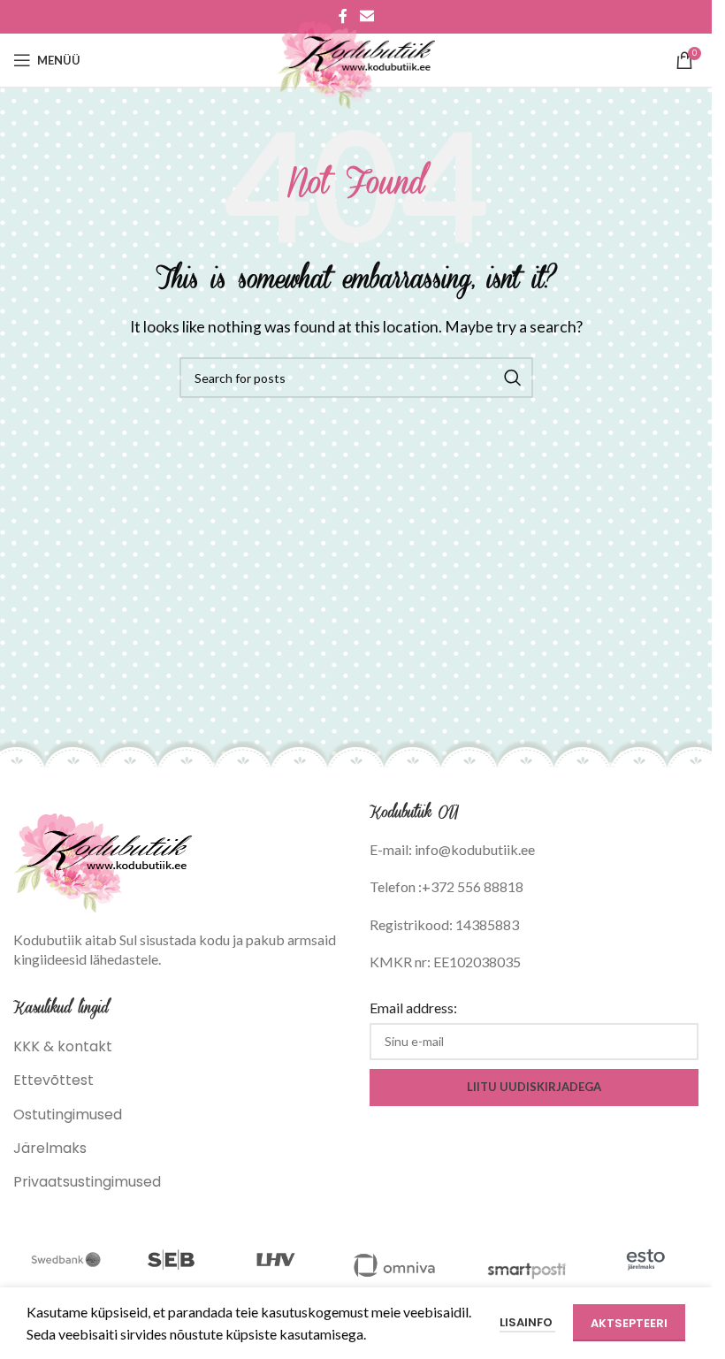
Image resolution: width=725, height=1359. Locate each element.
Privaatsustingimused (87, 1182)
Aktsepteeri (629, 1323)
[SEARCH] (512, 377)
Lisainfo (527, 1322)
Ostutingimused (67, 1114)
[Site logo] (356, 59)
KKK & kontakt (62, 1046)
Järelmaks (50, 1148)
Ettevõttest (53, 1080)
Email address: (413, 1007)
